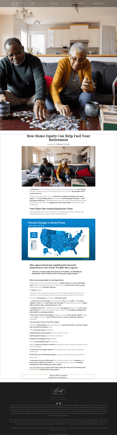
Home (33, 3)
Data (64, 301)
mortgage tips (98, 3)
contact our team (76, 3)
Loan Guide (54, 3)
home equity (80, 285)
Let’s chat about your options (40, 367)
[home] (15, 4)
